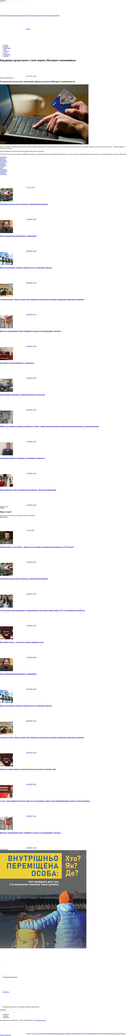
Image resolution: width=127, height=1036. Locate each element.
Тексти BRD (7, 48)
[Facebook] (8, 15)
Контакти (6, 1017)
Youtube (93, 1033)
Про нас (5, 1016)
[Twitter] (53, 15)
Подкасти (6, 51)
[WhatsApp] (46, 15)
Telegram (74, 1033)
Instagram (62, 1033)
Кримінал (6, 992)
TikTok (104, 1033)
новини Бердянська (40, 1020)
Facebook (49, 1033)
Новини (5, 46)
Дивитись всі (4, 506)
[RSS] (58, 15)
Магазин (6, 56)
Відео (5, 50)
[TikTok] (39, 15)
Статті (5, 53)
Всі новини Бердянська (10, 977)
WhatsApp (117, 1033)
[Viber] (28, 15)
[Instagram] (15, 15)
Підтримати (6, 54)
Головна (5, 45)
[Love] (2, 15)
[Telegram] (22, 15)
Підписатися (3, 517)
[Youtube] (33, 15)
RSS (9, 1035)
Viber (83, 1033)
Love (37, 1033)
